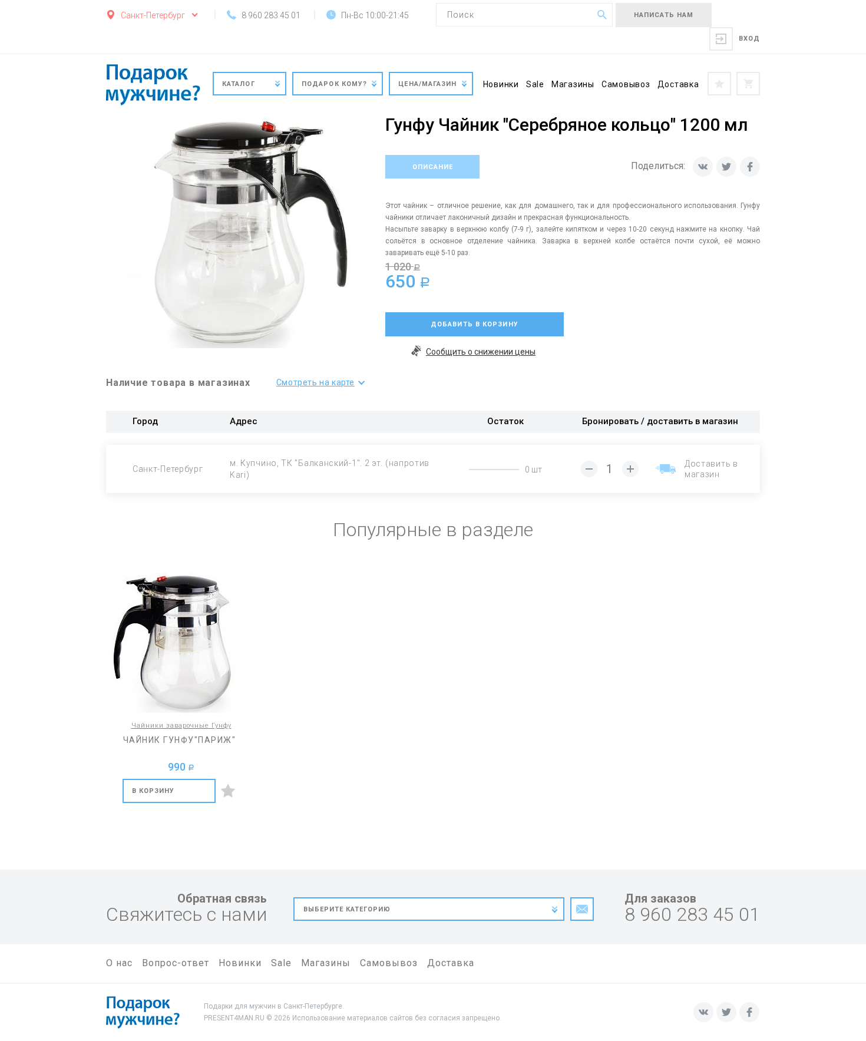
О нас (119, 963)
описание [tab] (432, 167)
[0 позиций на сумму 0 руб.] (748, 83)
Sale (535, 84)
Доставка (678, 84)
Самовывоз (625, 84)
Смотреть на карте (315, 382)
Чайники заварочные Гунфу (181, 725)
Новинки (501, 84)
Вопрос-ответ (175, 963)
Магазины (572, 84)
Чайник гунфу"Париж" (179, 740)
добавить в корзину (474, 324)
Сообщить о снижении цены (481, 351)
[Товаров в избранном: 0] (719, 83)
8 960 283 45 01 (692, 915)
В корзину (153, 791)
